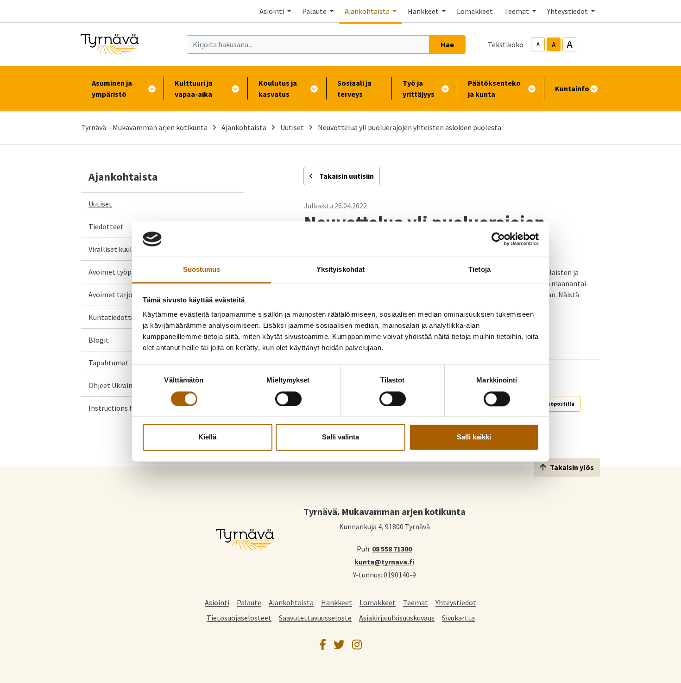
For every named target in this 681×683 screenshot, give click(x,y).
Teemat (415, 602)
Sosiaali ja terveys (354, 88)
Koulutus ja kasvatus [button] (278, 88)
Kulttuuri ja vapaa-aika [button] (194, 88)
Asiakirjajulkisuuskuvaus (397, 617)
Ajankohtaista (243, 127)
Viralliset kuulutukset (122, 249)
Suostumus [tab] (202, 270)
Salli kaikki (474, 437)
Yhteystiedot (455, 602)
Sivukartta (458, 617)
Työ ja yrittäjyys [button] (419, 88)
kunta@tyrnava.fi (384, 561)
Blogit (98, 340)
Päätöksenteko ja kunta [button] (494, 88)
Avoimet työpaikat (118, 271)
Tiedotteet (106, 226)
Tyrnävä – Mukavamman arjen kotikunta (144, 127)
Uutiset (292, 127)
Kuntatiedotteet (115, 317)
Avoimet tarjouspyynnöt (127, 294)
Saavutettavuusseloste (315, 617)
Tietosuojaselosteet (239, 617)
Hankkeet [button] (424, 11)
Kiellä (207, 437)
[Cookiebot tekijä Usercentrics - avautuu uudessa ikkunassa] (498, 239)
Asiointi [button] (272, 11)
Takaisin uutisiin (346, 176)
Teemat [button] (517, 11)
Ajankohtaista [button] (368, 11)
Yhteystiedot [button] (568, 11)
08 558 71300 (392, 548)
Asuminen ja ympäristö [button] (112, 88)
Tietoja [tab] (479, 270)
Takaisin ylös (572, 467)
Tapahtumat (108, 362)
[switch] (288, 398)
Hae (447, 44)
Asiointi (217, 602)
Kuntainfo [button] (572, 88)
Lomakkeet (475, 11)
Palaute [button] (315, 11)
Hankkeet (336, 602)
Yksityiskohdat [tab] (340, 270)
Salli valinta (340, 437)
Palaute (249, 602)
